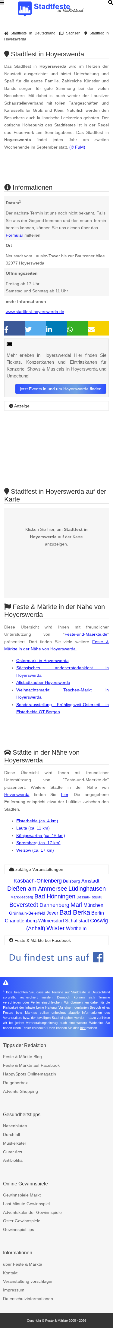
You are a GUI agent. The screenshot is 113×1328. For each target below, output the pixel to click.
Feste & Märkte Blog (22, 1056)
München (93, 905)
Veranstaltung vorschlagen (28, 1281)
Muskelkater (14, 1143)
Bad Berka (74, 912)
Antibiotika (13, 1160)
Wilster (55, 928)
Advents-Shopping (20, 1091)
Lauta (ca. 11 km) (33, 828)
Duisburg (71, 881)
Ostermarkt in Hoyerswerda (42, 660)
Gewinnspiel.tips (18, 1229)
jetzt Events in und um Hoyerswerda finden (61, 388)
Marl (76, 904)
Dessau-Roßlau (89, 897)
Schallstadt (77, 920)
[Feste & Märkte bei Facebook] (56, 966)
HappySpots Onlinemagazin (29, 1074)
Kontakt (10, 1272)
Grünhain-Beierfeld (27, 913)
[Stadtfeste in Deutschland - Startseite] (60, 8)
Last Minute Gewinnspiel (26, 1203)
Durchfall (11, 1134)
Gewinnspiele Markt (22, 1195)
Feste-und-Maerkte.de (85, 634)
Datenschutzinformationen (28, 1298)
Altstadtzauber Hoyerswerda (43, 682)
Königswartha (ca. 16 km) (40, 835)
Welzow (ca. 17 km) (35, 850)
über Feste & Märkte (22, 1264)
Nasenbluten (15, 1125)
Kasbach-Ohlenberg (38, 881)
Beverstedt (23, 904)
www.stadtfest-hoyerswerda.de (35, 311)
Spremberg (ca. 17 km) (38, 842)
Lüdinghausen (87, 888)
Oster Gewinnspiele (21, 1220)
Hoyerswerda (17, 794)
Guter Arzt (12, 1151)
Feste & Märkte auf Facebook (31, 1065)
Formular (14, 235)
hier (64, 794)
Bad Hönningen (54, 896)
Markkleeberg (22, 897)
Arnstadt (90, 880)
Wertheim (76, 928)
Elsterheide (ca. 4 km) (37, 820)
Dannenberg (54, 905)
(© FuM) (77, 147)
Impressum (13, 1290)
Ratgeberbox (15, 1082)
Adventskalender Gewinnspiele (32, 1212)
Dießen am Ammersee (37, 888)
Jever (52, 912)
